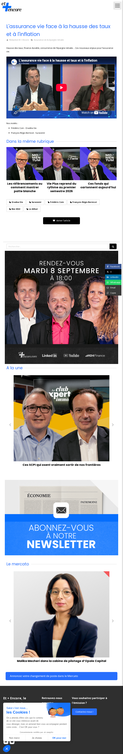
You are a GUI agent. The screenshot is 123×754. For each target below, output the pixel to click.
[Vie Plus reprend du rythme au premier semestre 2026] (61, 163)
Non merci (14, 738)
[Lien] (61, 307)
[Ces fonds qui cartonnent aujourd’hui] (98, 163)
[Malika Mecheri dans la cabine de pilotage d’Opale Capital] (61, 614)
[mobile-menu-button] (117, 6)
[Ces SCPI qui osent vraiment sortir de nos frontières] (61, 418)
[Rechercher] (113, 246)
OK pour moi (59, 738)
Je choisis (37, 738)
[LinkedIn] (6, 741)
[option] (61, 421)
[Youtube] (12, 741)
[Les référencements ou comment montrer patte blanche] (24, 163)
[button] (7, 748)
